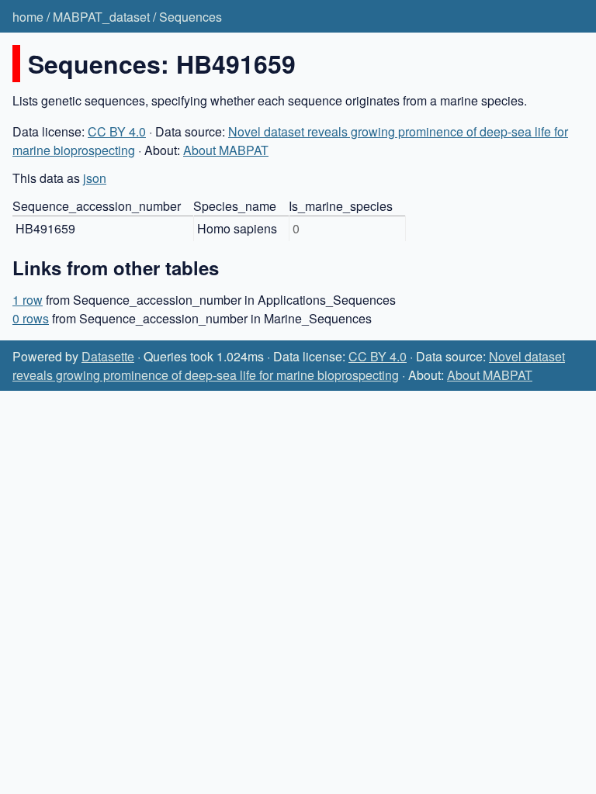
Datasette (107, 356)
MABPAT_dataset (101, 17)
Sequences (190, 17)
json (94, 178)
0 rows (30, 318)
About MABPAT (226, 150)
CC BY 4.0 (117, 131)
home (27, 17)
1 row (27, 300)
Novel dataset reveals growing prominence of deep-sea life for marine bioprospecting (288, 365)
